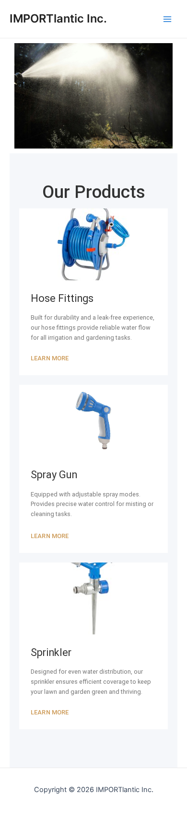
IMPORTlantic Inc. (58, 18)
